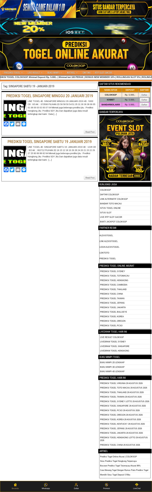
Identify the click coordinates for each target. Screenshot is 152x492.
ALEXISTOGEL (106, 235)
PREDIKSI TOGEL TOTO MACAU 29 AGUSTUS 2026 (123, 388)
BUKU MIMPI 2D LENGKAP (112, 362)
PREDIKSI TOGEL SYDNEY (112, 271)
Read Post (90, 132)
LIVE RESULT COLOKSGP (112, 337)
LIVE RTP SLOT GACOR (111, 217)
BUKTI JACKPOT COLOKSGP (113, 222)
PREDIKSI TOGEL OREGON (112, 321)
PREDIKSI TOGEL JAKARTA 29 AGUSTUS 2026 (121, 433)
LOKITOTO (104, 253)
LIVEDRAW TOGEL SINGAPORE (114, 346)
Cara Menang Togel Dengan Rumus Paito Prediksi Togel (124, 470)
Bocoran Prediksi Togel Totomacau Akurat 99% (120, 466)
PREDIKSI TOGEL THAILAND (113, 289)
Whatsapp (46, 488)
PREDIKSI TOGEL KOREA (112, 316)
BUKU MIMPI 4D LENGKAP (112, 371)
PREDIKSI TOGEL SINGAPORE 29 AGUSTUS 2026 (123, 406)
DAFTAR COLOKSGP (109, 194)
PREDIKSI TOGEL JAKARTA (113, 307)
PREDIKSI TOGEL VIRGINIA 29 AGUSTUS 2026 (121, 383)
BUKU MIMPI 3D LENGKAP (112, 367)
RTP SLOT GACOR (103, 72)
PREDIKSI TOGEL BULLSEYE (113, 312)
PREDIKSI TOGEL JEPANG (112, 303)
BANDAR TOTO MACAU (111, 204)
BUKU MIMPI (53, 72)
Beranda (15, 488)
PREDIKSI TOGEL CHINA (111, 294)
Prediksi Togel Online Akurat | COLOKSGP (118, 457)
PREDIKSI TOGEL (12, 72)
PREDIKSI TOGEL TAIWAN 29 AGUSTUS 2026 (121, 397)
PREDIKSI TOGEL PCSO (111, 325)
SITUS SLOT (105, 213)
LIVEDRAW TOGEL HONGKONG (114, 351)
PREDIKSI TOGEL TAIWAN (112, 298)
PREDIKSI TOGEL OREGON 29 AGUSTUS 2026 (121, 415)
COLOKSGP (105, 190)
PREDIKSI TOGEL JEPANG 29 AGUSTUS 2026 (121, 428)
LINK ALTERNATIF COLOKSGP (114, 199)
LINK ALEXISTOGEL (108, 241)
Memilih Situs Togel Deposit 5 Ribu (115, 475)
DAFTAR (86, 72)
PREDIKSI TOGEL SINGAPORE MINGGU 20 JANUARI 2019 (49, 96)
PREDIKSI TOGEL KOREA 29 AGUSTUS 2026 (120, 419)
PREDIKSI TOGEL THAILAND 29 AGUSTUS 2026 (122, 392)
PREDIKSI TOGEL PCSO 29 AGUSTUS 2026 (120, 410)
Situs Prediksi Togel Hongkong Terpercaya (118, 461)
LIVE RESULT (34, 72)
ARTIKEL (71, 72)
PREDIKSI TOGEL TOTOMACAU (114, 276)
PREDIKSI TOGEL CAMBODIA (113, 285)
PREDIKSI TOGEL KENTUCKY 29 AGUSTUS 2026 (122, 424)
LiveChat (136, 488)
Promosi (106, 488)
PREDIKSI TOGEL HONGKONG (114, 280)
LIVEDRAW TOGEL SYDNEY (113, 342)
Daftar (144, 95)
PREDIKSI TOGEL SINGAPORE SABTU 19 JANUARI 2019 (50, 141)
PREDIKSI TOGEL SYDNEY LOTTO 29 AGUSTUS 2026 (124, 401)
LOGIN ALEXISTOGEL (109, 247)
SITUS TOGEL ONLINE (110, 208)
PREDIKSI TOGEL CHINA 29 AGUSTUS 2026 (120, 445)
